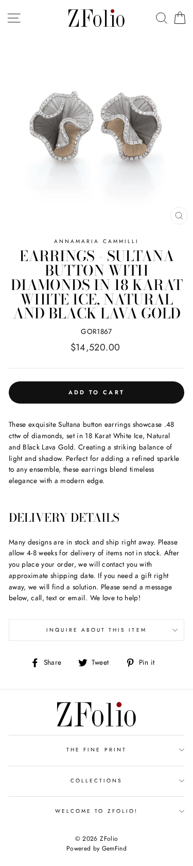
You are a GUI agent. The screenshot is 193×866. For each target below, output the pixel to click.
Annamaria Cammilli (96, 241)
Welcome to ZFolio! (96, 811)
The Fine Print (96, 749)
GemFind (114, 848)
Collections (97, 780)
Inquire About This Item (96, 630)
